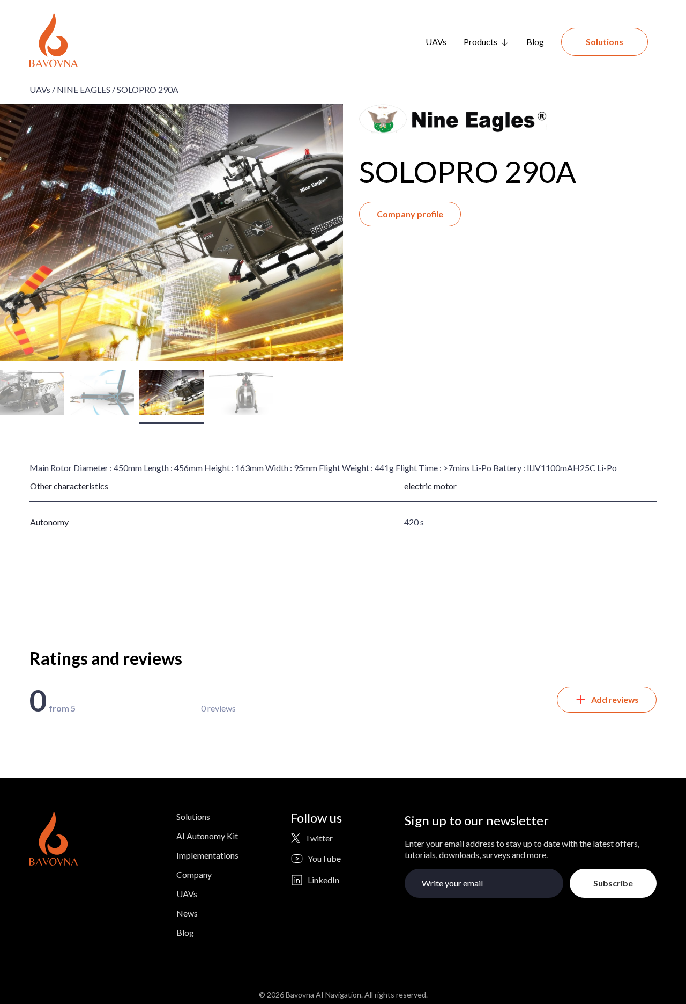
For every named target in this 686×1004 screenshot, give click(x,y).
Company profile (410, 214)
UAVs (436, 41)
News (187, 913)
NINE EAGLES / (86, 89)
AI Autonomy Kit (207, 836)
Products (480, 41)
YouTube (324, 858)
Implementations (207, 855)
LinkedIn (323, 880)
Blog (535, 41)
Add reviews (615, 699)
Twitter (319, 838)
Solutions (604, 41)
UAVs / (42, 89)
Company (194, 874)
